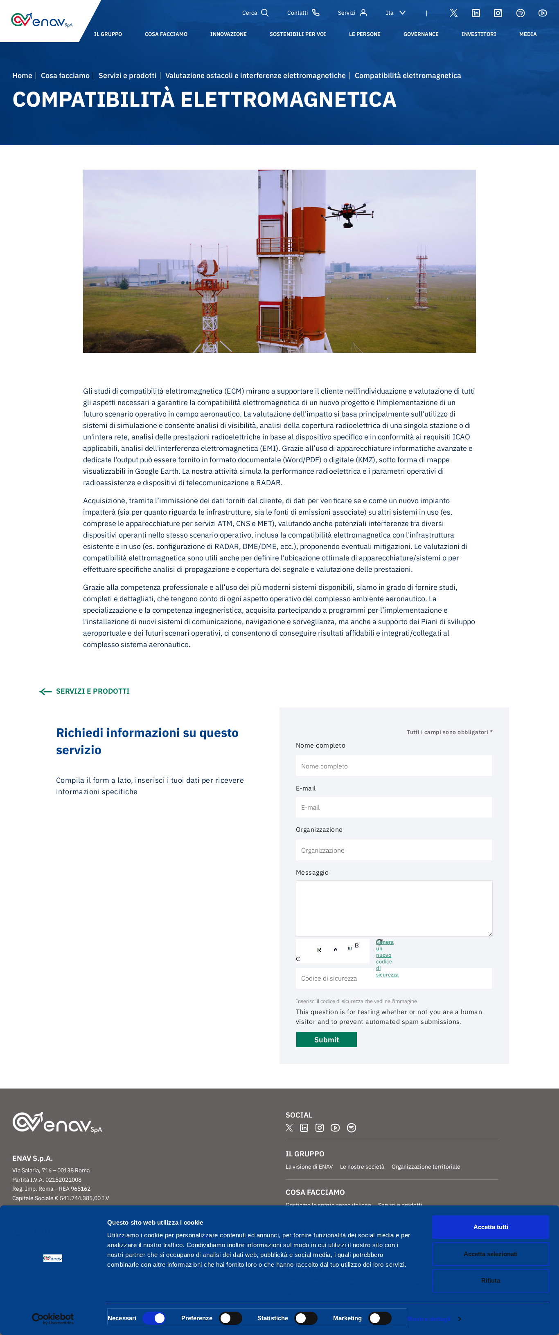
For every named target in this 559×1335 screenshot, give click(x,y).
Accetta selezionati (491, 1253)
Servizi (347, 12)
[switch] (230, 1318)
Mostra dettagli (429, 1318)
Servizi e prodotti (128, 75)
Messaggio (312, 872)
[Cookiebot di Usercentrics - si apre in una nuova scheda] (53, 1319)
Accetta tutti (490, 1226)
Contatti (297, 12)
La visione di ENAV (309, 1166)
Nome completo (320, 745)
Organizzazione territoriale (426, 1166)
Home (22, 75)
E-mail (306, 788)
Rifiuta (490, 1280)
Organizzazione (319, 829)
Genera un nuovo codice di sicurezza (379, 942)
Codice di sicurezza (419, 944)
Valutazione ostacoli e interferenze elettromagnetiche (255, 75)
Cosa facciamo (65, 75)
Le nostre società (362, 1166)
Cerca (249, 12)
